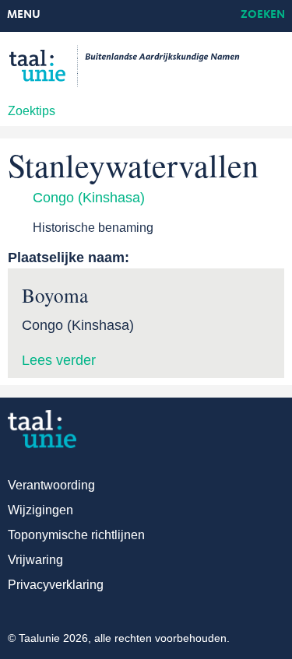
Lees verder (59, 360)
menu (23, 15)
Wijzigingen (40, 510)
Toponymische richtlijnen (76, 535)
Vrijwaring (35, 559)
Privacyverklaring (56, 584)
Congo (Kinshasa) (89, 197)
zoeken (263, 15)
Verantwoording (51, 485)
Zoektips (31, 110)
